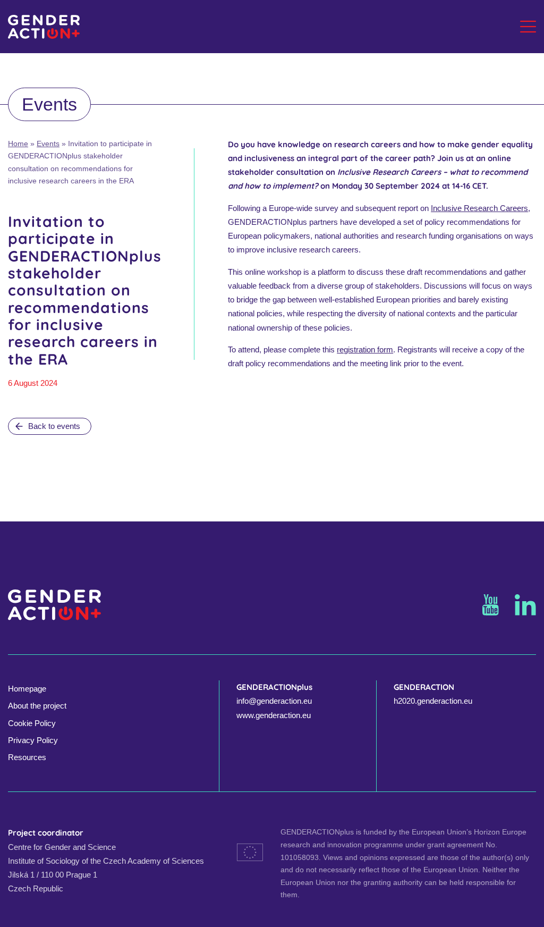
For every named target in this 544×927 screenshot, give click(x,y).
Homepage (27, 688)
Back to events (54, 426)
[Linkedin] (525, 605)
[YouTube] (490, 605)
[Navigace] (528, 26)
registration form (365, 349)
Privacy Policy (33, 740)
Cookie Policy (32, 723)
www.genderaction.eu (273, 715)
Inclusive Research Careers (479, 208)
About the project (37, 705)
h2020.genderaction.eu (433, 700)
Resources (27, 757)
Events (48, 144)
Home (18, 144)
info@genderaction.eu (274, 700)
